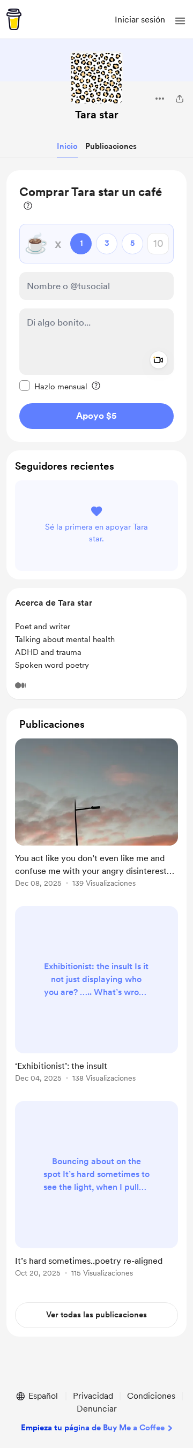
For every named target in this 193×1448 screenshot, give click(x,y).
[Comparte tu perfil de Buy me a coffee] (179, 98)
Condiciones (151, 1396)
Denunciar (97, 1409)
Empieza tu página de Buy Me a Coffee (93, 1427)
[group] (96, 819)
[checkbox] (53, 386)
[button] (180, 20)
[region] (96, 306)
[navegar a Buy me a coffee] (13, 19)
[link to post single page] (96, 814)
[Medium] (20, 685)
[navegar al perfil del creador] (96, 78)
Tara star (96, 114)
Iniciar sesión (140, 19)
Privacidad (93, 1396)
